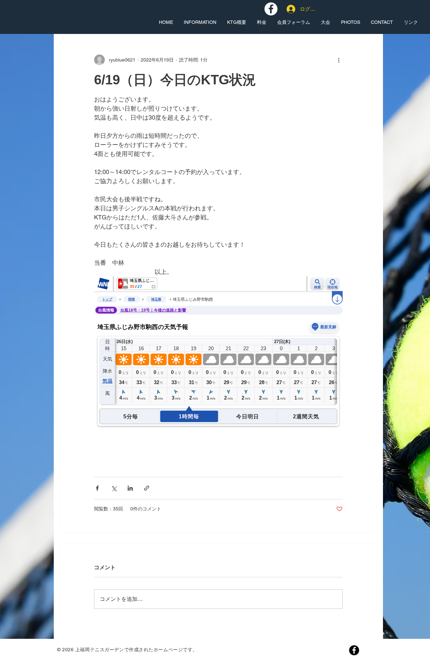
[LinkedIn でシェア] (130, 488)
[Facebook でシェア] (97, 488)
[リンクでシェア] (146, 488)
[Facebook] (354, 650)
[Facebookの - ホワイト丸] (270, 8)
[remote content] (218, 368)
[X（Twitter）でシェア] (114, 488)
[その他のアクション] (339, 60)
